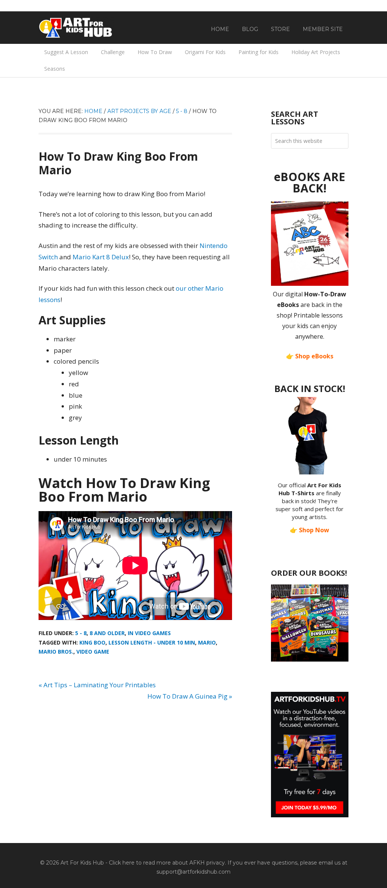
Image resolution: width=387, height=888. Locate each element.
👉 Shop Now (309, 530)
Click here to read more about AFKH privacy (167, 862)
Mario (207, 642)
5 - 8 (81, 633)
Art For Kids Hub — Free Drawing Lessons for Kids (76, 27)
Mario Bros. (56, 651)
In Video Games (149, 633)
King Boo (92, 642)
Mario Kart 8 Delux (101, 257)
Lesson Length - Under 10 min (151, 642)
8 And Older (107, 633)
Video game (92, 651)
